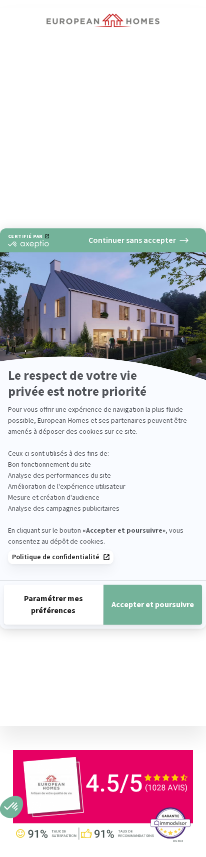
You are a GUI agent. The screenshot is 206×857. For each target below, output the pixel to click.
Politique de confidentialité (56, 557)
